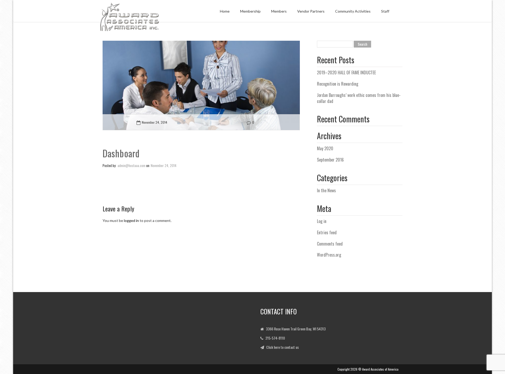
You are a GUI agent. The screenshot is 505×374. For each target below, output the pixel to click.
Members (279, 11)
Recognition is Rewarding (337, 84)
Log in (321, 221)
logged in (131, 220)
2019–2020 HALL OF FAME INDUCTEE (346, 72)
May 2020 (325, 148)
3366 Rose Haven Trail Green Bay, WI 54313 (296, 328)
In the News (326, 190)
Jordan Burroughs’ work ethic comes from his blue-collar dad (359, 98)
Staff (385, 11)
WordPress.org (329, 255)
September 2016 (330, 160)
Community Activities (353, 11)
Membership (250, 11)
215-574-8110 (275, 338)
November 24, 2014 (154, 122)
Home (225, 11)
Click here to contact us (282, 347)
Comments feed (330, 244)
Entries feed (327, 232)
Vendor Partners (311, 11)
